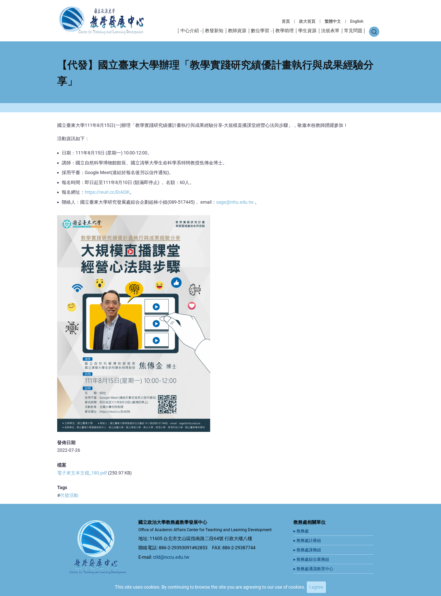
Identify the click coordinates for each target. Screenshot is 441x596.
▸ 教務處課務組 (307, 550)
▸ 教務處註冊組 (307, 540)
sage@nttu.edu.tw (235, 202)
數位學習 (260, 30)
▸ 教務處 (301, 531)
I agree (316, 587)
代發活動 (69, 495)
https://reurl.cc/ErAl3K (107, 192)
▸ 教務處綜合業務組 (311, 559)
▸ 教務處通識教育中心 (313, 568)
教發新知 (214, 30)
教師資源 (237, 30)
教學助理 (284, 30)
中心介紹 (189, 30)
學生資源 (307, 30)
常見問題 (353, 30)
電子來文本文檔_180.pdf (82, 473)
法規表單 (330, 30)
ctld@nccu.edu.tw (171, 557)
